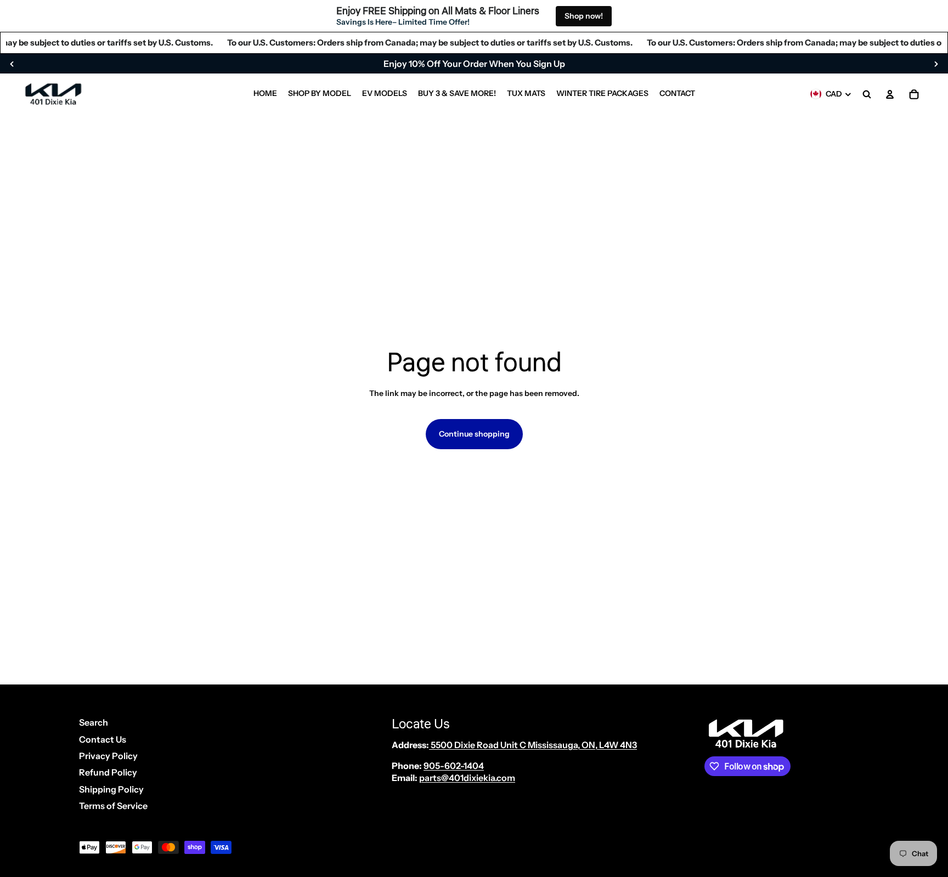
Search (93, 722)
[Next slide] (936, 64)
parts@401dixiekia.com (467, 777)
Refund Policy (108, 772)
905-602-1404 (454, 765)
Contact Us (102, 739)
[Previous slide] (12, 64)
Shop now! (584, 16)
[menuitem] (265, 94)
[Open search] (867, 94)
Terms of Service (113, 805)
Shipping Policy (111, 789)
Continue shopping (474, 434)
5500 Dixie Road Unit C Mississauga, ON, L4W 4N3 (533, 744)
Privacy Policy (108, 755)
